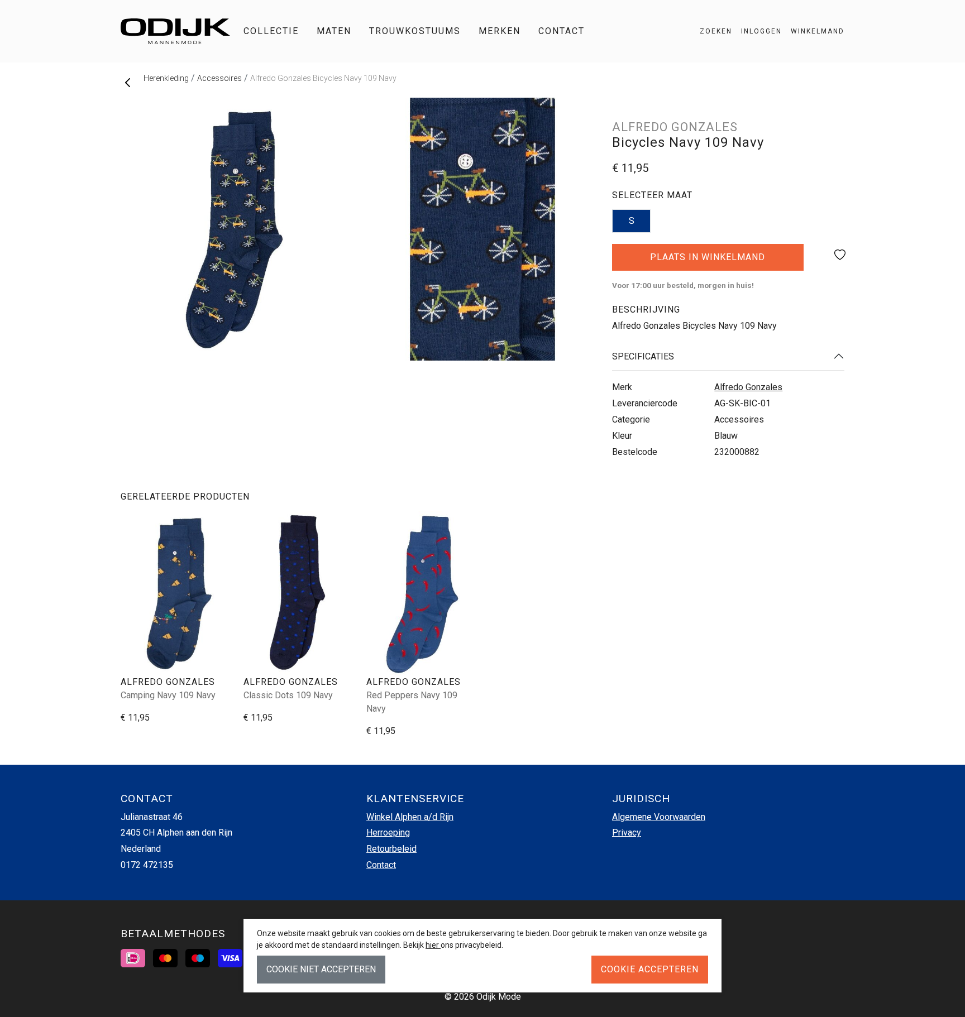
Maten (334, 31)
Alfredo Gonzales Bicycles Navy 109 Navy (323, 78)
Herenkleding (166, 78)
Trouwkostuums (415, 31)
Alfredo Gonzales (748, 387)
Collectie (271, 31)
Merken (499, 31)
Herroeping (388, 832)
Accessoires (219, 78)
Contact (561, 31)
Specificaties (643, 356)
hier (433, 945)
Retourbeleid (391, 848)
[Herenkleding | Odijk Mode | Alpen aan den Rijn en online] (175, 31)
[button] (813, 31)
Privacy (626, 832)
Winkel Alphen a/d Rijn (409, 817)
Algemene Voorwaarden (658, 817)
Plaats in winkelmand (708, 261)
